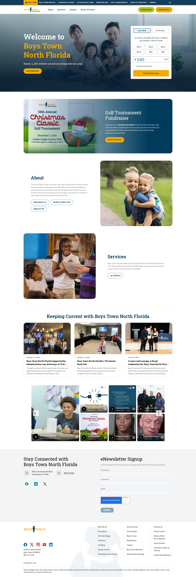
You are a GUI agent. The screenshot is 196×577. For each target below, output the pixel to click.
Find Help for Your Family (107, 554)
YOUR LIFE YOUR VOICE (138, 2)
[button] (55, 413)
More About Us (40, 202)
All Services (115, 275)
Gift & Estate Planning (135, 554)
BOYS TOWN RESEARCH (119, 2)
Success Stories (104, 549)
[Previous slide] (36, 413)
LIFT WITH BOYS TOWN (85, 2)
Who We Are (102, 527)
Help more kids (32, 71)
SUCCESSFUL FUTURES (66, 2)
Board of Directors (61, 202)
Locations (102, 540)
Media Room (131, 540)
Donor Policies (159, 543)
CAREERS (152, 2)
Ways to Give (132, 536)
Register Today (114, 140)
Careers (130, 545)
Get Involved (132, 531)
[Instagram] (36, 484)
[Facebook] (27, 484)
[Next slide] (159, 413)
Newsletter (39, 209)
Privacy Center (159, 531)
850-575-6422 (69, 473)
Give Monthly (164, 10)
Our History (102, 531)
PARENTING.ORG (102, 2)
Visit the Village (104, 536)
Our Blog (101, 545)
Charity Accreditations (162, 555)
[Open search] (169, 2)
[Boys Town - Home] (32, 9)
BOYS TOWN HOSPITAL (47, 2)
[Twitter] (45, 484)
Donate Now (146, 10)
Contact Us (158, 527)
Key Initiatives (132, 527)
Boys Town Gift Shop (135, 549)
